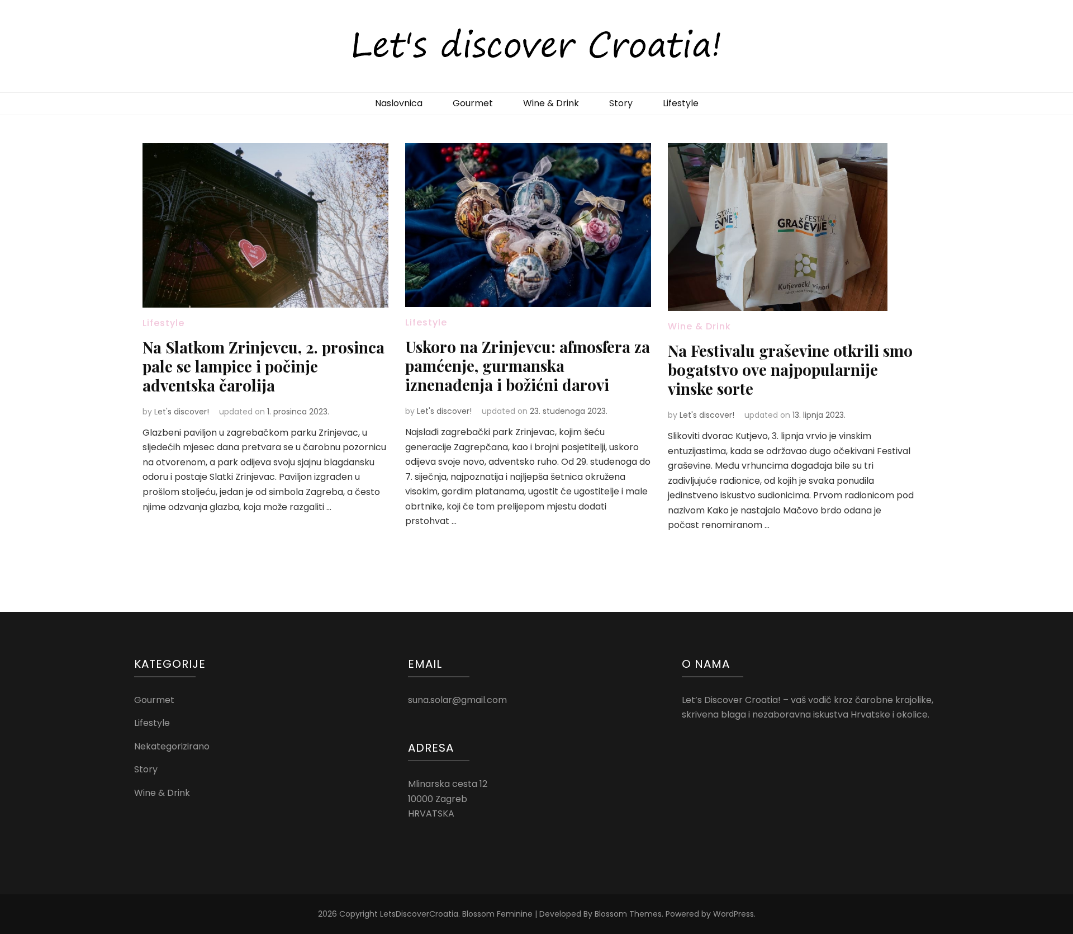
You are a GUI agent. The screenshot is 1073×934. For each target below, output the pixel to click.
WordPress (733, 913)
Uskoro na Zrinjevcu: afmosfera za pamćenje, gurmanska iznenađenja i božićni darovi (527, 365)
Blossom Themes (628, 913)
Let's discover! (181, 411)
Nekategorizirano (172, 746)
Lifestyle (681, 103)
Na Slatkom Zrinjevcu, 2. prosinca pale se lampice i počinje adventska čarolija (263, 366)
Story (621, 103)
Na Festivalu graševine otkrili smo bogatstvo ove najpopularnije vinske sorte (790, 369)
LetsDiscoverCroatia (419, 913)
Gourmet (473, 103)
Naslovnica (398, 103)
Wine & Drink (551, 103)
